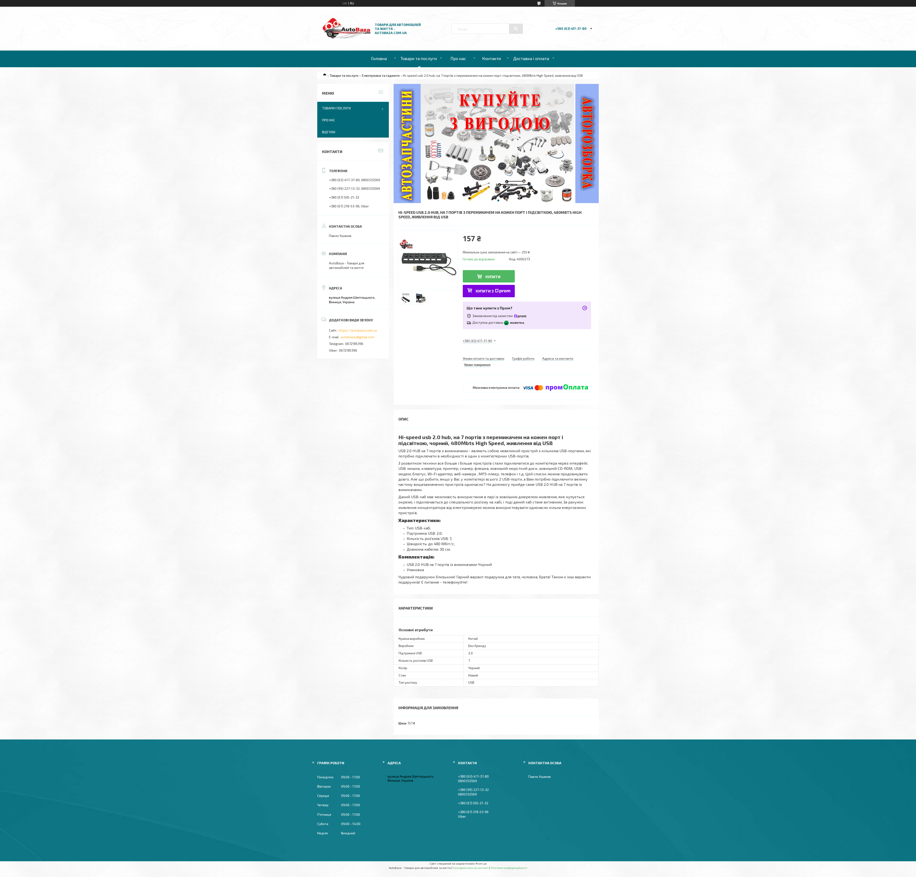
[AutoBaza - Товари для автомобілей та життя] (346, 37)
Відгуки (328, 132)
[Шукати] (516, 29)
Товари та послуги (419, 58)
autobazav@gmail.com (357, 337)
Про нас (458, 58)
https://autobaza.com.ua (357, 330)
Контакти (491, 58)
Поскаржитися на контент (471, 867)
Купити (492, 276)
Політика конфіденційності (509, 867)
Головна (379, 58)
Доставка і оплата (531, 58)
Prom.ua (481, 863)
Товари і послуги (336, 108)
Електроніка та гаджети (381, 75)
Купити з (485, 291)
